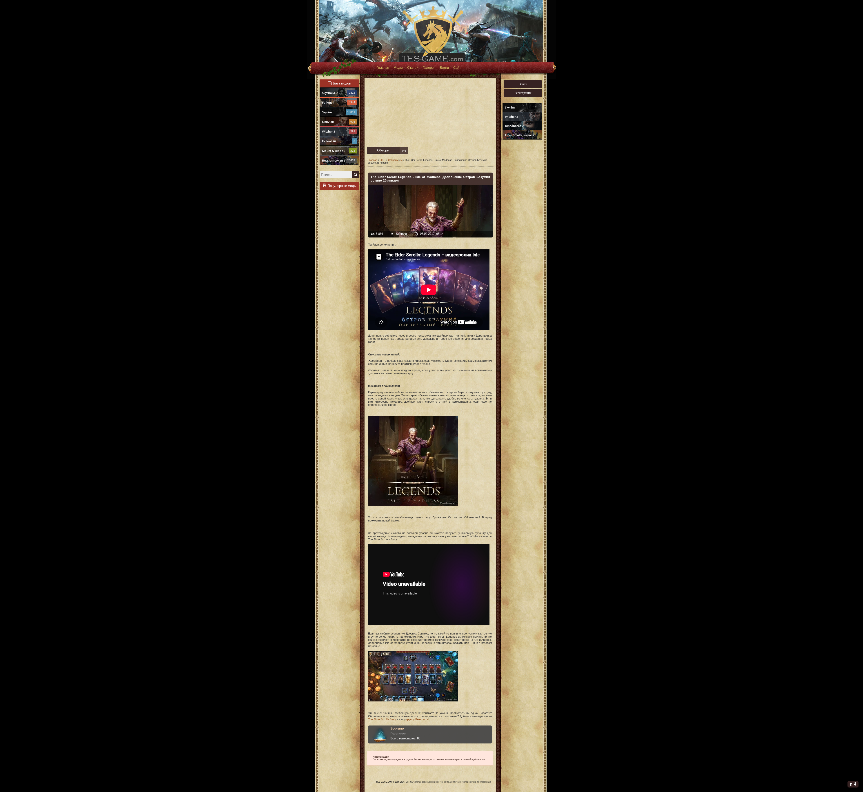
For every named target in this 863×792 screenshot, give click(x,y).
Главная (382, 67)
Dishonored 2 (514, 126)
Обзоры (383, 150)
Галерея (429, 67)
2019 (382, 160)
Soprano (402, 233)
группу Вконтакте (417, 719)
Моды (398, 67)
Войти (523, 84)
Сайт (457, 67)
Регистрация (522, 93)
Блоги (444, 67)
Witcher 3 (338, 131)
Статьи (412, 67)
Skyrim (338, 112)
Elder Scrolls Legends (519, 135)
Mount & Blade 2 (338, 151)
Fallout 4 (338, 102)
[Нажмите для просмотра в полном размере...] (413, 504)
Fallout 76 (338, 141)
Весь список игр (338, 160)
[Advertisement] (522, 210)
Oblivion (338, 122)
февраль (393, 160)
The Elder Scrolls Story (382, 719)
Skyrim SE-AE (338, 93)
